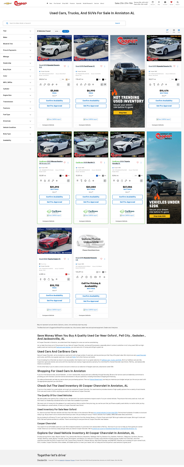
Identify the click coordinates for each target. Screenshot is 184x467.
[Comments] (68, 84)
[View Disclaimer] (56, 84)
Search (117, 23)
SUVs (74, 357)
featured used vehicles (63, 347)
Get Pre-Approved (54, 106)
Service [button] (96, 3)
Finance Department (96, 379)
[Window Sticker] (105, 84)
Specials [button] (78, 3)
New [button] (51, 3)
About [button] (102, 3)
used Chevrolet (141, 355)
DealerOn (62, 460)
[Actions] (68, 66)
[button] (70, 48)
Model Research (88, 3)
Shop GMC (65, 3)
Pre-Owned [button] (57, 3)
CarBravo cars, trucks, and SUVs (111, 360)
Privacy (73, 460)
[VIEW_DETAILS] (91, 241)
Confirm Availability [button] (54, 101)
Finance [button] (72, 3)
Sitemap (67, 460)
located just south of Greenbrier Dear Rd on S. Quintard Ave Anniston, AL (114, 428)
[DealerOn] (42, 460)
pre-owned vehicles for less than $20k (106, 412)
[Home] (47, 3)
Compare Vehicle (48, 125)
